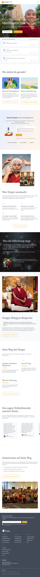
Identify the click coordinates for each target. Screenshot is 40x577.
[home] (6, 2)
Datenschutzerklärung (23, 138)
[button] (38, 2)
